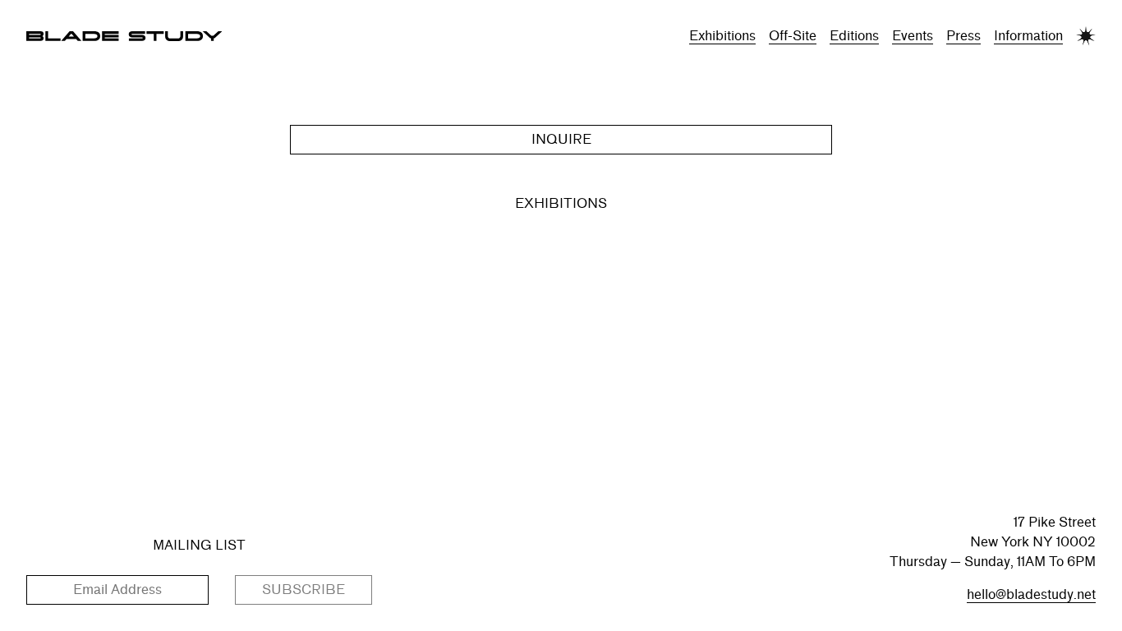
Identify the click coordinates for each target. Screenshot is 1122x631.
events (912, 36)
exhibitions (722, 36)
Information (1028, 36)
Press (963, 36)
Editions (854, 36)
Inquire (561, 139)
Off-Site (792, 36)
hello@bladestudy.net (1031, 594)
